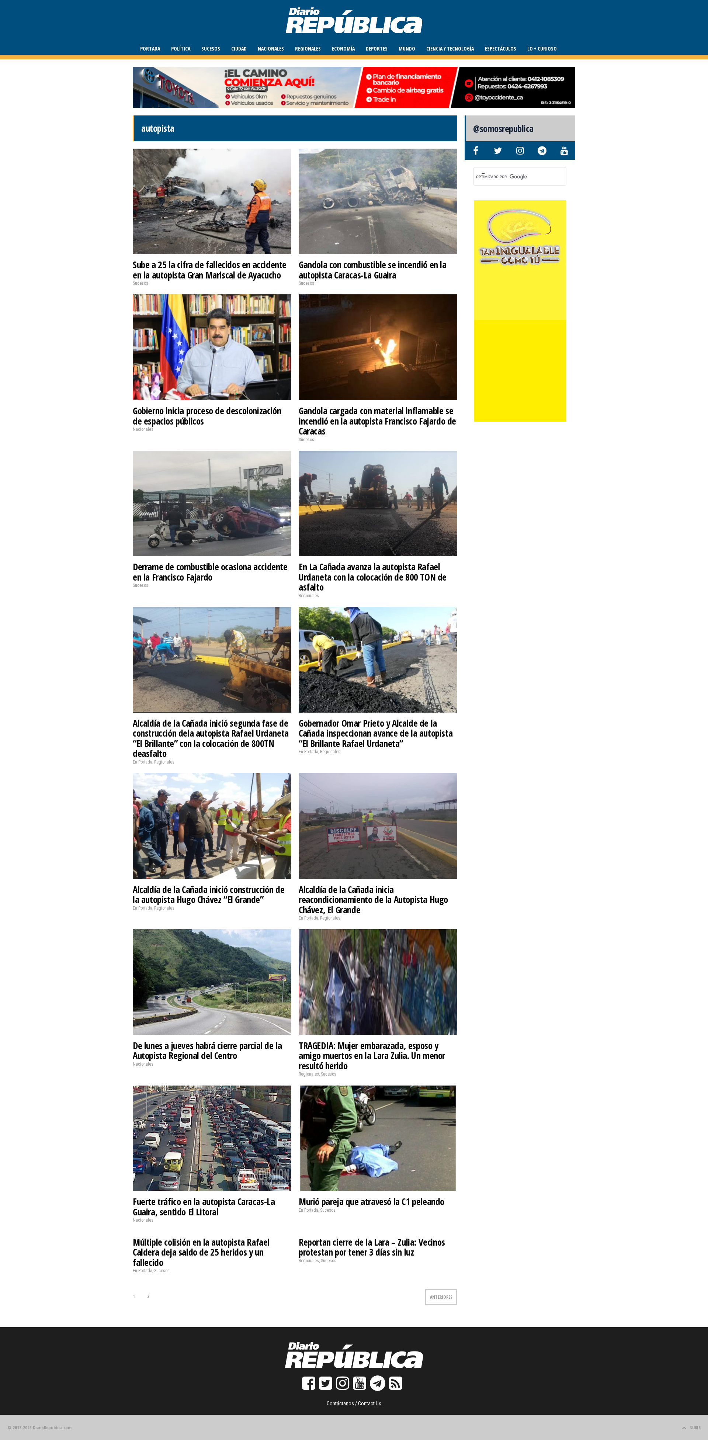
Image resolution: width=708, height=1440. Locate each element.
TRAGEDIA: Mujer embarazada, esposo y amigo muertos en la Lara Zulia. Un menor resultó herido (372, 1055)
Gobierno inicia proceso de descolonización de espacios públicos (207, 415)
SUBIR (695, 1428)
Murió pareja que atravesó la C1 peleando (371, 1201)
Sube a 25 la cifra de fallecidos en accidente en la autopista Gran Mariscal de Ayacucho (210, 269)
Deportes (377, 48)
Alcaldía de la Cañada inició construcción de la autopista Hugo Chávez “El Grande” (208, 894)
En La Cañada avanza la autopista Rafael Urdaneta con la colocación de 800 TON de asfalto (373, 576)
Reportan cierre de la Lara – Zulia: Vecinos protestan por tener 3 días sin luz (372, 1247)
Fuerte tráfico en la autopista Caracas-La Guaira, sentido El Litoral (204, 1206)
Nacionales (271, 48)
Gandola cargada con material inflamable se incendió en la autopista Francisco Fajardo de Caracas (377, 420)
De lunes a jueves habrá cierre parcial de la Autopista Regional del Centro (207, 1050)
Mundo (407, 48)
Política (180, 48)
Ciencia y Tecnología (450, 48)
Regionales (308, 48)
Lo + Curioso (542, 48)
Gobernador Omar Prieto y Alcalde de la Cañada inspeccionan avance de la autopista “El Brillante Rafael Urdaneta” (375, 733)
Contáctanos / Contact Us (354, 1403)
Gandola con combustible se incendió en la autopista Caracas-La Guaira (373, 269)
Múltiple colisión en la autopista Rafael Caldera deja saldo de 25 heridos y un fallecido (201, 1252)
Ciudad (239, 48)
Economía (343, 48)
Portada (150, 48)
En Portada (142, 762)
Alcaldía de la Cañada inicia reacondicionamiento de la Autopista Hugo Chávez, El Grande (373, 899)
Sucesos (210, 48)
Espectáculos (500, 48)
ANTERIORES (441, 1297)
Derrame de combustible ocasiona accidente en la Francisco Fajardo (210, 571)
